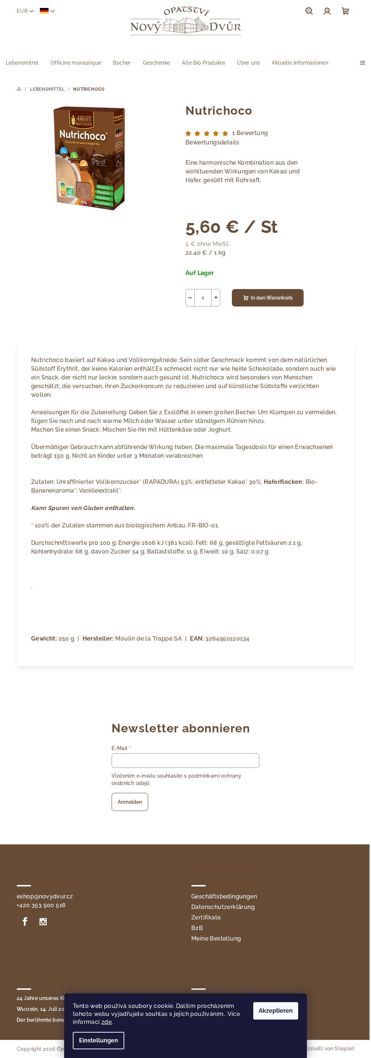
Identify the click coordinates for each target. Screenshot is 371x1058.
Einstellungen (98, 1040)
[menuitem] (22, 62)
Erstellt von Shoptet (329, 1048)
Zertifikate (206, 917)
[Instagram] (43, 921)
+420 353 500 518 (41, 905)
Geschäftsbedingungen (224, 896)
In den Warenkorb (272, 298)
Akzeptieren (276, 1010)
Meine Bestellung (216, 938)
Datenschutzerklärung (223, 906)
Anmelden (130, 802)
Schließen (240, 322)
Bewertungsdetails (212, 142)
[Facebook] (25, 921)
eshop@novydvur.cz (45, 896)
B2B (197, 928)
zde (106, 1021)
